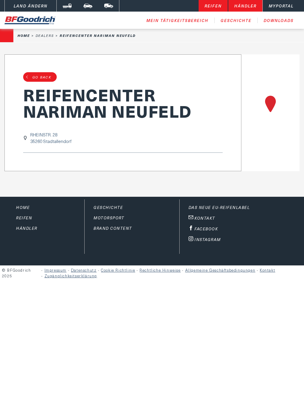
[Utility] (108, 6)
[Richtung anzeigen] (270, 112)
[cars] (87, 6)
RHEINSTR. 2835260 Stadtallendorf (51, 137)
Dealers (45, 35)
